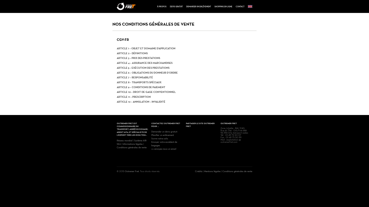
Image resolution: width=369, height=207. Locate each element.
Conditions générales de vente (132, 148)
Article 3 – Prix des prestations (138, 58)
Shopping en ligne (223, 7)
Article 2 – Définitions (132, 53)
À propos (161, 6)
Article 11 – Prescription (134, 97)
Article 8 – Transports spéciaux (139, 82)
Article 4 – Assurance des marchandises (145, 63)
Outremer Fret (132, 171)
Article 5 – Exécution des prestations (143, 68)
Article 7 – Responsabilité (135, 77)
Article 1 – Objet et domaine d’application (146, 48)
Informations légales (133, 144)
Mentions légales (212, 171)
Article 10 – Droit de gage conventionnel (146, 92)
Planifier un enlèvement (162, 135)
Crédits (198, 171)
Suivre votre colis (159, 139)
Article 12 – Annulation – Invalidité (141, 102)
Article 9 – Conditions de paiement (141, 87)
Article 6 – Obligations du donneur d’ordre (147, 73)
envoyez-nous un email (165, 149)
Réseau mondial (124, 141)
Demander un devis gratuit (164, 132)
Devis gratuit (176, 7)
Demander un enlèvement (198, 7)
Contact (240, 7)
